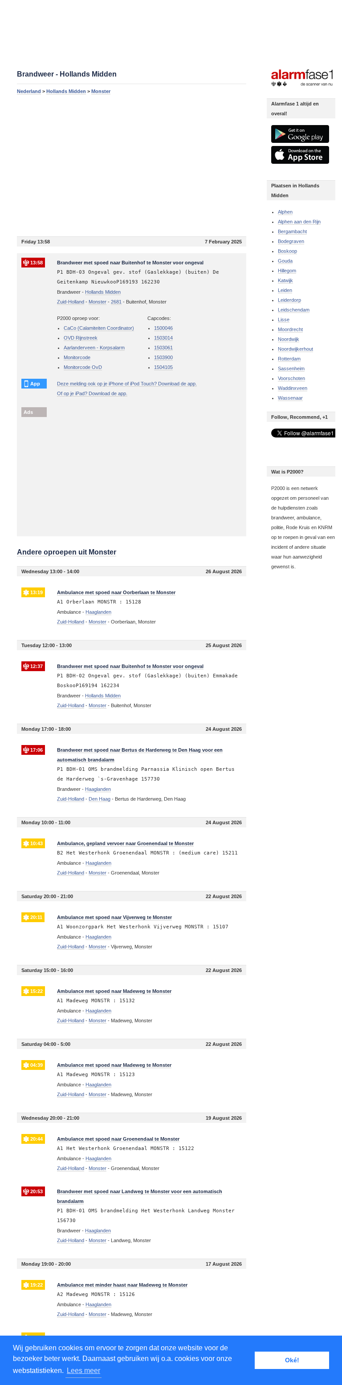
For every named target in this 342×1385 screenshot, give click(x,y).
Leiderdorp (289, 300)
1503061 (163, 347)
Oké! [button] (292, 1360)
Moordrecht (290, 329)
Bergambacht (292, 231)
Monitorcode (77, 357)
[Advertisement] (131, 165)
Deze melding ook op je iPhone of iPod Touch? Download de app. (127, 383)
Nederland (29, 91)
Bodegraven (291, 241)
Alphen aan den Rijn (299, 221)
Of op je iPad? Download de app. (92, 393)
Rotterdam (289, 358)
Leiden (285, 290)
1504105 (163, 367)
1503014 (163, 337)
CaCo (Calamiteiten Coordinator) (99, 328)
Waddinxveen (292, 388)
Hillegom (287, 270)
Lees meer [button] (83, 1370)
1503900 (163, 357)
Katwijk (285, 280)
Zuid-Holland (70, 301)
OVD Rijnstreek (81, 337)
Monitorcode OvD (83, 367)
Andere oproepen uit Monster (66, 552)
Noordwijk (288, 339)
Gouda (285, 260)
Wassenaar (290, 398)
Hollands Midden (66, 91)
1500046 (163, 328)
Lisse (283, 319)
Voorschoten (291, 378)
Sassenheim (291, 368)
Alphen (285, 212)
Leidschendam (293, 309)
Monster (100, 91)
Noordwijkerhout (295, 349)
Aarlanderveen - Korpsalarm (94, 347)
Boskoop (287, 251)
